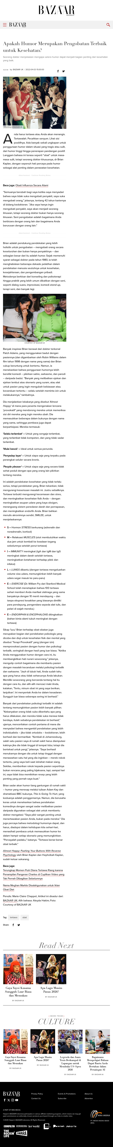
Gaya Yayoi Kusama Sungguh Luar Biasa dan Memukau (18, 992)
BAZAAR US (19, 1001)
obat (24, 917)
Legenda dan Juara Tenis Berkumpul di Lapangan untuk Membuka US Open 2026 (70, 1063)
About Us (89, 1094)
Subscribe (62, 1098)
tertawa (13, 917)
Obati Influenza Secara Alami (31, 185)
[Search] (108, 25)
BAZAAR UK (18, 69)
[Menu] (4, 25)
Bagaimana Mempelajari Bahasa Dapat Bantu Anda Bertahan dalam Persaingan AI (97, 1063)
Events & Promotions (67, 1094)
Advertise (89, 1098)
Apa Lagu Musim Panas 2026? (51, 990)
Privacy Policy (37, 1094)
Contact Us (36, 1098)
